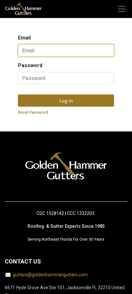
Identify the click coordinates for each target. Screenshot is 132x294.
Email (24, 38)
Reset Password (33, 112)
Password (30, 65)
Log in (66, 100)
